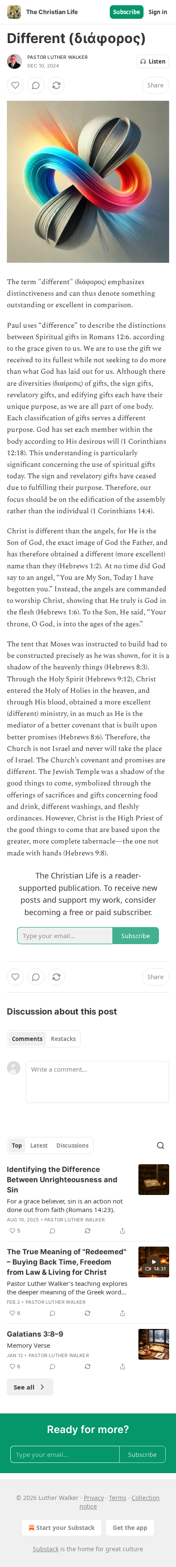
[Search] (160, 1145)
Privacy (94, 1498)
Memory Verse (28, 1345)
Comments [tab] (27, 1039)
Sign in (158, 12)
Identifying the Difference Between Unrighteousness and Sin (62, 1179)
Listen (157, 61)
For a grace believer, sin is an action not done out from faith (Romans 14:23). (65, 1205)
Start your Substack (65, 1527)
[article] (88, 1200)
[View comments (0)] (35, 85)
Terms (117, 1498)
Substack (46, 1549)
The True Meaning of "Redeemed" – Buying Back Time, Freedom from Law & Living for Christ (66, 1261)
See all (24, 1387)
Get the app (130, 1527)
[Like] (15, 85)
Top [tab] (17, 1145)
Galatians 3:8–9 (35, 1334)
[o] (154, 1262)
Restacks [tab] (63, 1039)
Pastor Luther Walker (57, 57)
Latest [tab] (39, 1145)
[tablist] (44, 1038)
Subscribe (126, 12)
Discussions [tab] (72, 1145)
